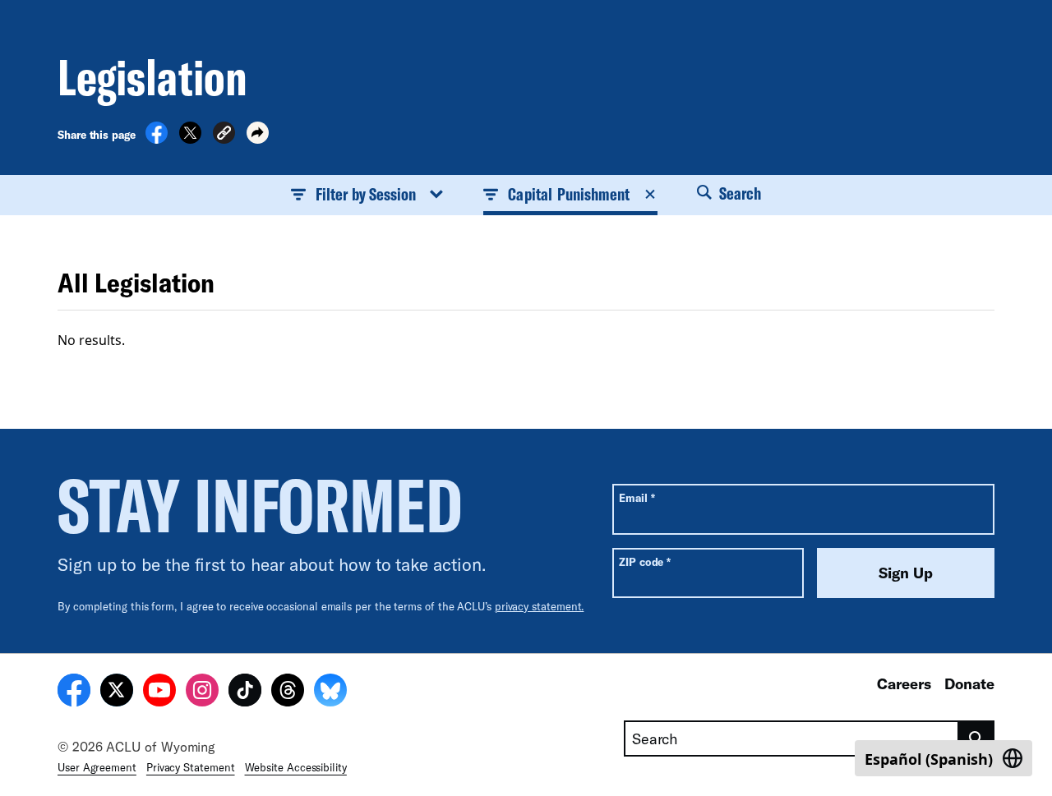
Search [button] (738, 193)
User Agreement (97, 767)
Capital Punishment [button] (569, 194)
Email (636, 497)
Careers (904, 683)
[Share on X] (190, 139)
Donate (969, 683)
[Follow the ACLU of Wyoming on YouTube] (159, 692)
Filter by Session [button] (366, 194)
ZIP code (645, 561)
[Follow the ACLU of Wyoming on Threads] (287, 692)
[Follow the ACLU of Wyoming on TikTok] (244, 692)
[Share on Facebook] (156, 139)
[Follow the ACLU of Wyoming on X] (116, 692)
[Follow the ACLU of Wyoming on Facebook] (74, 692)
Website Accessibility (296, 767)
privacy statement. (539, 606)
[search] (976, 738)
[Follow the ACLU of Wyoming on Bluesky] (330, 692)
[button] (224, 135)
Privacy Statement (190, 767)
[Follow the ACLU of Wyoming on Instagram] (202, 692)
